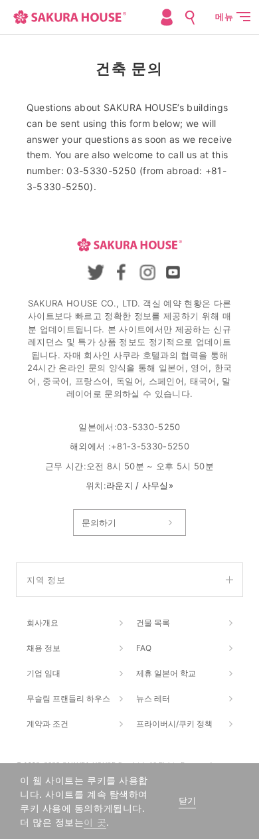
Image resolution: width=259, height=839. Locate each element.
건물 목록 (153, 623)
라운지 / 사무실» (139, 485)
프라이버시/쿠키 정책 (174, 724)
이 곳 (95, 822)
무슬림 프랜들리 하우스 (68, 698)
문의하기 (99, 522)
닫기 (187, 801)
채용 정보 (43, 648)
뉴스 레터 (153, 698)
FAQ (143, 648)
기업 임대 (43, 673)
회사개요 (42, 623)
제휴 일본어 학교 (166, 673)
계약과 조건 (47, 724)
